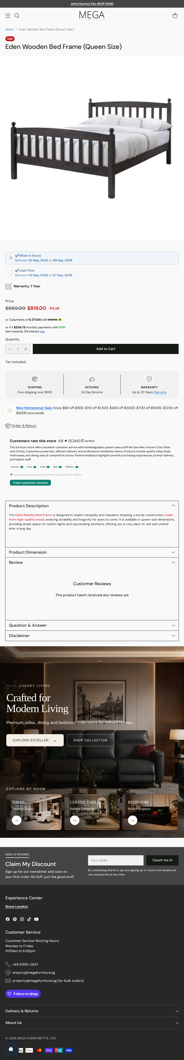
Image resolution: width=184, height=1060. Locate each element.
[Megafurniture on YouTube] (36, 919)
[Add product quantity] (26, 349)
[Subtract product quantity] (10, 349)
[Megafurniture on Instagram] (22, 919)
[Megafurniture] (92, 16)
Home (9, 29)
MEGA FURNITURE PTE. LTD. (37, 1038)
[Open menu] (7, 15)
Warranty (160, 392)
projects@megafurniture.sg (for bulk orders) (48, 980)
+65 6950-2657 (25, 964)
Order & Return (24, 425)
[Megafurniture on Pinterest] (15, 919)
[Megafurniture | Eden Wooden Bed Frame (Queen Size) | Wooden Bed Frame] (92, 148)
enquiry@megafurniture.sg (34, 972)
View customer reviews (30, 483)
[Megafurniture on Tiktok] (29, 919)
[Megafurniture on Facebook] (7, 919)
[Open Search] (16, 15)
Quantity (12, 339)
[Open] (11, 1049)
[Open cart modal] (175, 15)
